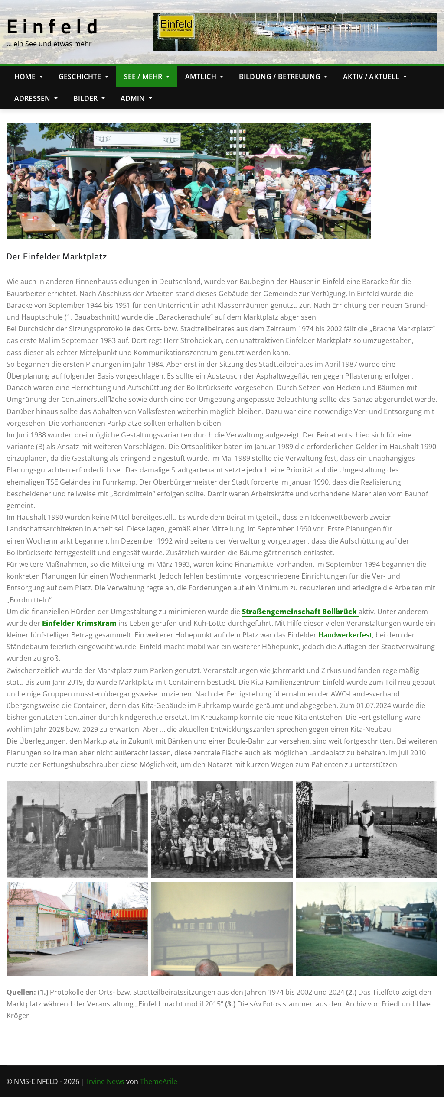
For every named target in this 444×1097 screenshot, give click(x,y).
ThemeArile (158, 1081)
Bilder (86, 98)
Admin (134, 98)
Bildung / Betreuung (280, 76)
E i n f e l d (52, 26)
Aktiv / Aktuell (372, 76)
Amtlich (201, 76)
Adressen (33, 98)
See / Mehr (144, 76)
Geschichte (81, 76)
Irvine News (105, 1081)
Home (26, 76)
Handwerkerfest (345, 635)
